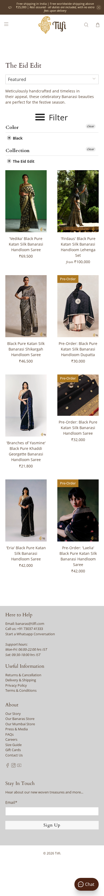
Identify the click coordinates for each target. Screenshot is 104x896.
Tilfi (57, 853)
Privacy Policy (16, 685)
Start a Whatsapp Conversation (30, 634)
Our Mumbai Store (20, 724)
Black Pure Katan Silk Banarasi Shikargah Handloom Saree (26, 349)
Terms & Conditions (21, 690)
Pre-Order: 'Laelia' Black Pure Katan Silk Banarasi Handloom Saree (78, 556)
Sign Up (52, 825)
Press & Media (16, 729)
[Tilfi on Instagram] (13, 766)
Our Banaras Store (19, 718)
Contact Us (14, 755)
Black (17, 138)
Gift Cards (13, 749)
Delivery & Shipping (20, 680)
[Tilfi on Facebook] (7, 766)
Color (12, 127)
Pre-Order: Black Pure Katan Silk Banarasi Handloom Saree (78, 428)
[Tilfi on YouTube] (19, 766)
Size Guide (13, 744)
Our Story (13, 713)
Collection (18, 150)
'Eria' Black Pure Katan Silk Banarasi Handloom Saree (26, 553)
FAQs (9, 734)
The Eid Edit (23, 161)
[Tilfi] (52, 25)
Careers (11, 739)
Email (11, 802)
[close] (98, 7)
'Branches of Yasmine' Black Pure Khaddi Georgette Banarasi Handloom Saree (26, 451)
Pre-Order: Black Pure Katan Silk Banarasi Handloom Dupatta (78, 349)
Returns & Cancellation (23, 675)
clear (90, 126)
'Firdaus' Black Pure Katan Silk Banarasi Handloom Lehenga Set (78, 247)
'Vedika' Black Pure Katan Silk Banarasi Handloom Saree (26, 244)
